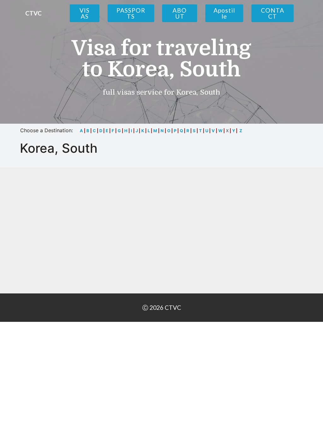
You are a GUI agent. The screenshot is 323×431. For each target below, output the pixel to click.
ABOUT (180, 13)
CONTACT (272, 13)
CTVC (33, 13)
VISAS (84, 13)
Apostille (224, 13)
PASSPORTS (130, 13)
